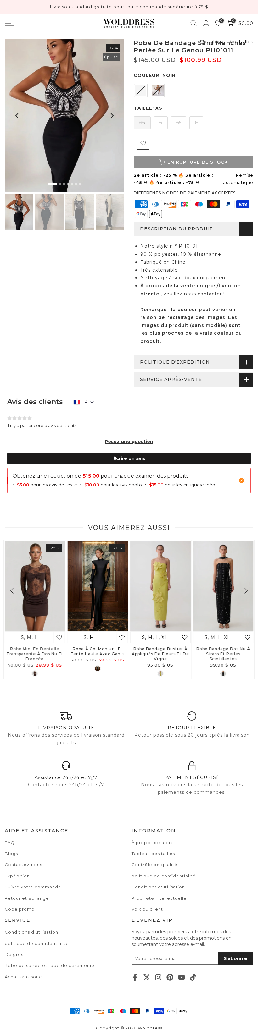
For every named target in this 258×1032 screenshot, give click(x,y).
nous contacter (203, 294)
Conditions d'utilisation (31, 932)
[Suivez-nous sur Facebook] (135, 977)
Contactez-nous (23, 864)
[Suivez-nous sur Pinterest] (169, 977)
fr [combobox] (84, 402)
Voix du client (147, 909)
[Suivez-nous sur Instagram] (158, 977)
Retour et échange (27, 898)
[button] (129, 441)
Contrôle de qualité (154, 864)
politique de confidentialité (37, 943)
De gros (14, 954)
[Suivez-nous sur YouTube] (181, 977)
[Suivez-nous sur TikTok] (193, 977)
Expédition (17, 875)
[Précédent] (17, 116)
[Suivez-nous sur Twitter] (146, 977)
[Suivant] (112, 116)
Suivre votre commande (33, 886)
